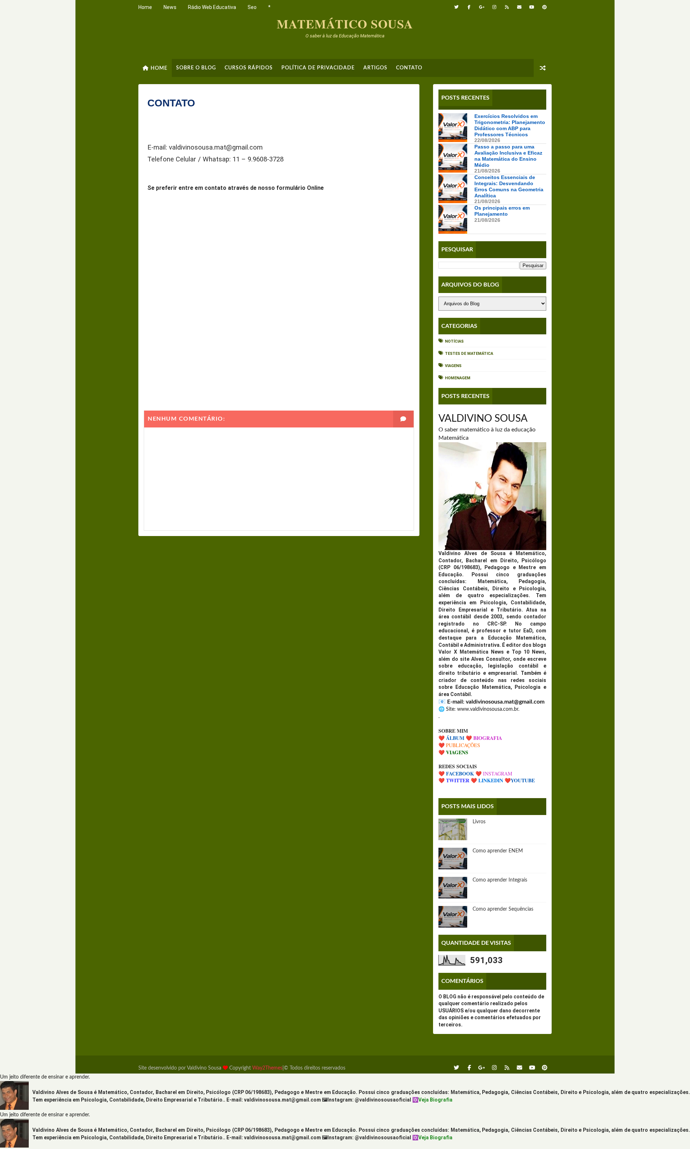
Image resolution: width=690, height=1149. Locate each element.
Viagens (453, 365)
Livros (479, 821)
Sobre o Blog (196, 67)
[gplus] (481, 7)
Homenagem (457, 378)
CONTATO (409, 67)
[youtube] (531, 7)
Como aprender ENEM (498, 850)
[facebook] (469, 7)
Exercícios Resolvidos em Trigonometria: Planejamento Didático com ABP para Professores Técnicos (509, 125)
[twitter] (456, 7)
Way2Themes (267, 1068)
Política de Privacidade (318, 67)
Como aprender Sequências (503, 909)
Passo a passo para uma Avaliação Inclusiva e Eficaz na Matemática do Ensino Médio (508, 156)
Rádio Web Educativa (212, 7)
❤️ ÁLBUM (451, 738)
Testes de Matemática (469, 353)
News (170, 7)
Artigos (375, 67)
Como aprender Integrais (500, 880)
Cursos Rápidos (249, 67)
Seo (252, 7)
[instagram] (494, 7)
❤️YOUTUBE (520, 780)
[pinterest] (544, 7)
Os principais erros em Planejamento (502, 211)
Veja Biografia (435, 1100)
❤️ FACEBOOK (456, 773)
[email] (519, 7)
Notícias (454, 341)
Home (145, 7)
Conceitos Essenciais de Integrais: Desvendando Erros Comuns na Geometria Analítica (508, 186)
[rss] (506, 7)
